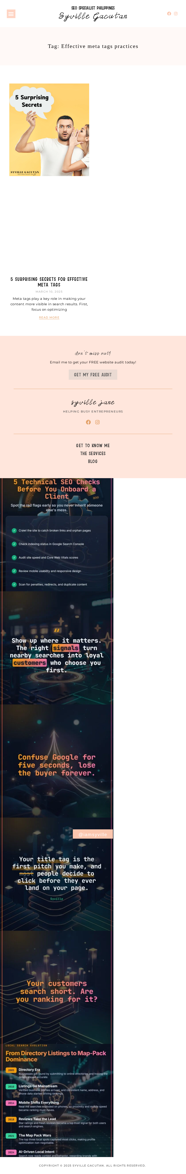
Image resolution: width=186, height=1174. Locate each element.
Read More (49, 317)
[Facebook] (169, 13)
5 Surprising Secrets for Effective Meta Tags (49, 281)
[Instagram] (176, 13)
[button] (11, 14)
